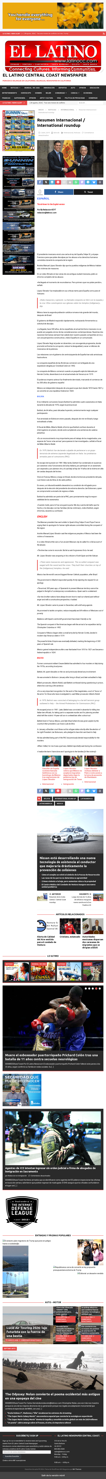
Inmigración (49, 88)
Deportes (63, 88)
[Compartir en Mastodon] (82, 182)
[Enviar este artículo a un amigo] (64, 182)
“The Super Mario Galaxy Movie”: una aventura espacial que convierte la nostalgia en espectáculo (49, 1419)
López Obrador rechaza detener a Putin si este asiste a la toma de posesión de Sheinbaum (93, 773)
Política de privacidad (75, 98)
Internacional (68, 133)
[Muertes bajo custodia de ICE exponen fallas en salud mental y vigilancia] (69, 971)
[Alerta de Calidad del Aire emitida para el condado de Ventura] (47, 926)
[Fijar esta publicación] (58, 182)
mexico (60, 804)
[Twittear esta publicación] (46, 182)
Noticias (14, 88)
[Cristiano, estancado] (70, 926)
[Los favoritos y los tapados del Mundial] (43, 971)
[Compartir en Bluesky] (94, 182)
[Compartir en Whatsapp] (76, 182)
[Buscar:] (90, 103)
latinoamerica (45, 804)
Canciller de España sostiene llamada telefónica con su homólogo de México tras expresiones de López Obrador (51, 774)
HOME (4, 88)
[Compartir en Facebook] (40, 182)
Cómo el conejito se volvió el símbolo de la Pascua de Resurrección (71, 875)
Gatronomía (19, 98)
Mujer (48, 93)
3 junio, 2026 (87, 1338)
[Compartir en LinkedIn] (52, 182)
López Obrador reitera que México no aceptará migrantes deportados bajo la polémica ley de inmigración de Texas (72, 774)
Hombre (38, 93)
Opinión (32, 98)
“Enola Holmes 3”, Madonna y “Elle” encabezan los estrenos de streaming (39, 1415)
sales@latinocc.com (62, 1454)
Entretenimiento (9, 93)
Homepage (93, 98)
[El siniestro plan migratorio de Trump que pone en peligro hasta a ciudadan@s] (28, 1244)
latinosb (56, 133)
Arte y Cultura (46, 98)
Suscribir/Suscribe (12, 1459)
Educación (94, 88)
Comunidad (60, 93)
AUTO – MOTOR (53, 1304)
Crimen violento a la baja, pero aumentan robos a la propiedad (69, 881)
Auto (73, 88)
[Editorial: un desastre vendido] (90, 1275)
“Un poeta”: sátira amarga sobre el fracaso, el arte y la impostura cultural (39, 1425)
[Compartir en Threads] (100, 182)
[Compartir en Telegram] (88, 182)
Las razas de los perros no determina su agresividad (65, 878)
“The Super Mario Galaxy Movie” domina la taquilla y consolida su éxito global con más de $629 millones (52, 1422)
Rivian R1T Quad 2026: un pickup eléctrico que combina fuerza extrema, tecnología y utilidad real (90, 1312)
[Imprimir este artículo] (70, 182)
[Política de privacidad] (103, 33)
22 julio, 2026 (62, 1319)
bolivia (47, 799)
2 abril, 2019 (45, 133)
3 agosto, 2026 (13, 1342)
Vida (59, 98)
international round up (65, 799)
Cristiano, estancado (70, 937)
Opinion (82, 88)
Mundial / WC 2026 (32, 88)
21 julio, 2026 (88, 1319)
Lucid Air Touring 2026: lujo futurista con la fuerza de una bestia (26, 1334)
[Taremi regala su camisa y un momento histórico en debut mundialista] (17, 971)
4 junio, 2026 (62, 1338)
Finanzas (6, 98)
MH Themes (77, 1471)
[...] (46, 1069)
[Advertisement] (70, 235)
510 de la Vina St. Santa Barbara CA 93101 (60, 1446)
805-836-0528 (59, 1451)
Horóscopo (26, 93)
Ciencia (74, 93)
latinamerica (87, 799)
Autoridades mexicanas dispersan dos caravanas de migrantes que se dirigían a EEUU (92, 942)
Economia (88, 93)
